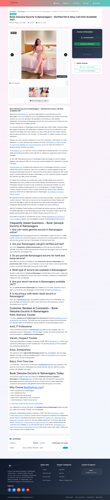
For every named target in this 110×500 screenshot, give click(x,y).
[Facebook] (9, 490)
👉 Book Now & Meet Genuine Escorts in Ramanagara (26, 403)
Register (97, 3)
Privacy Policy (69, 497)
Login (87, 3)
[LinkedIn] (23, 490)
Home (57, 3)
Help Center (99, 497)
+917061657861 (88, 37)
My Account (46, 480)
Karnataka (13, 11)
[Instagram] (18, 490)
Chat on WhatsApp (88, 44)
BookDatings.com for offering (56, 355)
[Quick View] (37, 95)
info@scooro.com (91, 472)
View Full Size (63, 76)
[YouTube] (28, 490)
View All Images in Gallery (40, 101)
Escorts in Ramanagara (88, 71)
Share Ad (88, 54)
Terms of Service (80, 497)
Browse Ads (46, 477)
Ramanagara (21, 11)
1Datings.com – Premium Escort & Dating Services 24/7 (32, 422)
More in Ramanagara (88, 67)
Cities (66, 3)
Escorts (61, 473)
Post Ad (76, 3)
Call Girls (62, 469)
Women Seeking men (65, 480)
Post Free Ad (47, 473)
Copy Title (88, 51)
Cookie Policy (90, 497)
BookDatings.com (22, 114)
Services (61, 477)
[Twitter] (14, 490)
